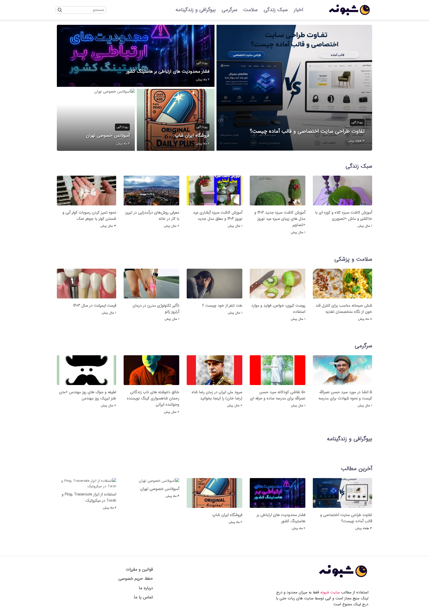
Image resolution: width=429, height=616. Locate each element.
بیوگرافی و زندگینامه (196, 10)
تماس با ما (143, 597)
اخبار (298, 10)
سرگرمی (229, 10)
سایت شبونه (330, 592)
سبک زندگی (276, 10)
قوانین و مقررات (139, 569)
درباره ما (146, 588)
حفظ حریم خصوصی (135, 579)
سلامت (250, 10)
